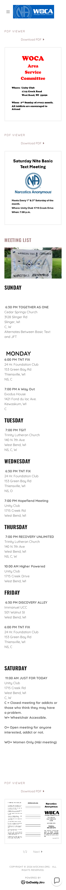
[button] (8, 11)
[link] (33, 11)
